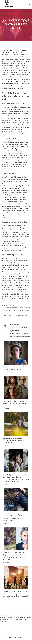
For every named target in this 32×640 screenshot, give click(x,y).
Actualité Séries (9, 305)
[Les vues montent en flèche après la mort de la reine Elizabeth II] (16, 363)
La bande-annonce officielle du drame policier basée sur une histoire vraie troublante (15, 404)
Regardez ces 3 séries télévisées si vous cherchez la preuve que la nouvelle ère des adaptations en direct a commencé (15, 594)
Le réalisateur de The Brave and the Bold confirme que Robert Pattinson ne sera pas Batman (16, 310)
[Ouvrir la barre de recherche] (25, 4)
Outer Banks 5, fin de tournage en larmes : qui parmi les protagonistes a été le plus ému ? (15, 440)
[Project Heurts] (6, 4)
